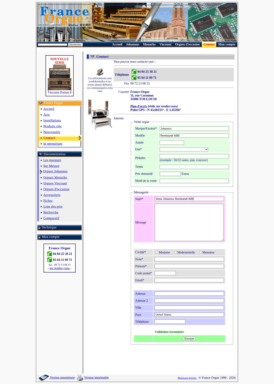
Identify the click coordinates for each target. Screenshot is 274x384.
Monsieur (208, 252)
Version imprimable (96, 377)
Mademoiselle (186, 252)
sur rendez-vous (60, 268)
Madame (164, 252)
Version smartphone (62, 377)
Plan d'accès (138, 106)
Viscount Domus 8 (59, 92)
